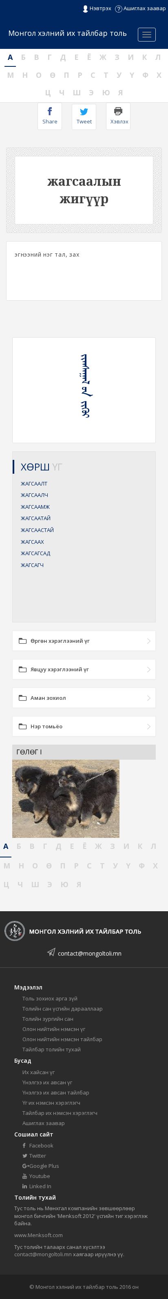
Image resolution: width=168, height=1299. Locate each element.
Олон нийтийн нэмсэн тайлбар (62, 1039)
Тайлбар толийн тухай (51, 1049)
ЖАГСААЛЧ (34, 495)
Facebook (40, 1145)
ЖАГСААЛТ (34, 483)
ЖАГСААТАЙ (36, 518)
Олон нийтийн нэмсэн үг (53, 1029)
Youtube (39, 1176)
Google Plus (43, 1165)
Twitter (37, 1155)
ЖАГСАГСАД (35, 553)
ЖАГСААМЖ (35, 506)
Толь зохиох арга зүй (49, 998)
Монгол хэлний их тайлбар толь (67, 33)
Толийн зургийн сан (47, 1018)
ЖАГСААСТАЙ (37, 530)
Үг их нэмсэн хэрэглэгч (51, 1102)
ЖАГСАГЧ (32, 565)
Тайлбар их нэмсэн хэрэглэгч (59, 1113)
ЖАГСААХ (32, 541)
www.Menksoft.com (38, 1235)
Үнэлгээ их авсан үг (47, 1082)
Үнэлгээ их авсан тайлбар (55, 1092)
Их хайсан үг (38, 1072)
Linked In (39, 1186)
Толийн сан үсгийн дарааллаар (62, 1008)
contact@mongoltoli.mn (90, 953)
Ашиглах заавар (144, 8)
